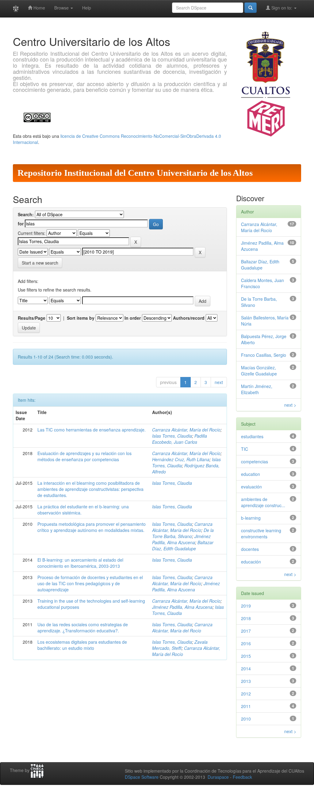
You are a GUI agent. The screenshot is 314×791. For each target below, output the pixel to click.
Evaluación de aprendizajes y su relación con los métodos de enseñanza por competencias (84, 456)
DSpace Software (142, 777)
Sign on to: (281, 8)
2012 (246, 694)
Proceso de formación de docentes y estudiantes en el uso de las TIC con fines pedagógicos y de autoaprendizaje (90, 583)
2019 (246, 606)
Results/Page (31, 318)
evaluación (251, 487)
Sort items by (80, 318)
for (21, 223)
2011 (246, 706)
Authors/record (189, 318)
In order (132, 318)
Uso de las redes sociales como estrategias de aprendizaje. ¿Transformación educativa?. (82, 627)
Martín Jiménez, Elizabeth (256, 389)
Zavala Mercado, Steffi (180, 645)
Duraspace (218, 777)
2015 (246, 656)
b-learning (251, 518)
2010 (246, 719)
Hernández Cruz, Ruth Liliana (180, 459)
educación (251, 562)
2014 (246, 668)
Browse (62, 8)
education (250, 474)
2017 (246, 631)
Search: (26, 214)
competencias (254, 461)
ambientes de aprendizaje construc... (263, 502)
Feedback (242, 777)
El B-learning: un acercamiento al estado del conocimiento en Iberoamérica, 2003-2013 (80, 563)
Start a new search (40, 263)
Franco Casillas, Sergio (263, 355)
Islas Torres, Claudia (172, 436)
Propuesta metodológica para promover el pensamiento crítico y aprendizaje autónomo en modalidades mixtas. (91, 527)
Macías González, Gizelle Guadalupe (259, 370)
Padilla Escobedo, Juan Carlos (179, 439)
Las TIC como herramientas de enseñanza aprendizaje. (91, 430)
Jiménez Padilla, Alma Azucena (181, 539)
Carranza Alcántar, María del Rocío (186, 430)
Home (38, 8)
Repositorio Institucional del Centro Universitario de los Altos (135, 173)
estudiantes (252, 436)
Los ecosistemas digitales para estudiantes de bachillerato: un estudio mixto (82, 645)
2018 (246, 618)
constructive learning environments (261, 533)
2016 (246, 643)
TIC (244, 449)
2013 (246, 681)
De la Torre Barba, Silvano (183, 533)
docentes (250, 549)
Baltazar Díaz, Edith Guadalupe (182, 545)
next (219, 382)
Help (86, 8)
